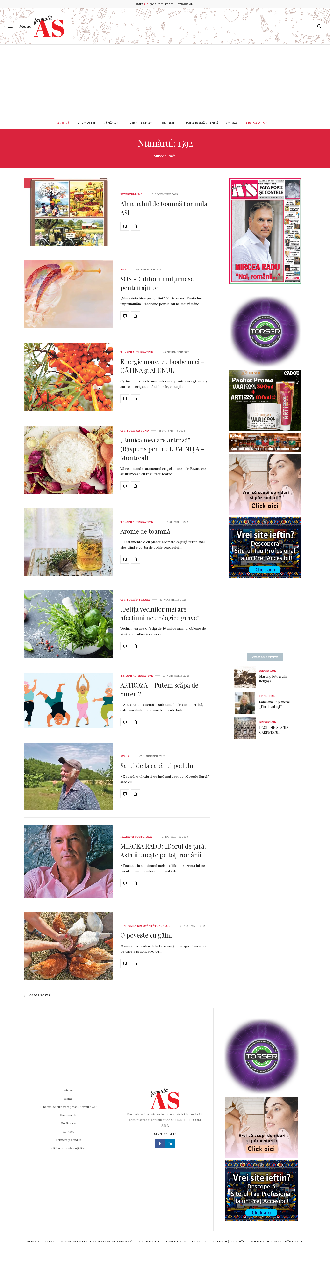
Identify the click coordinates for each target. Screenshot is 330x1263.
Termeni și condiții (68, 1140)
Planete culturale (136, 837)
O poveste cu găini (146, 935)
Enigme (168, 123)
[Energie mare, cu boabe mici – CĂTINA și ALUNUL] (68, 377)
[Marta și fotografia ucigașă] (246, 677)
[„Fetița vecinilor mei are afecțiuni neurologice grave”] (68, 624)
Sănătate (111, 123)
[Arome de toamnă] (68, 542)
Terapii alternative (136, 352)
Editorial (267, 696)
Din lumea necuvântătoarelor (145, 926)
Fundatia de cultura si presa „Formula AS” (68, 1107)
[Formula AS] (49, 26)
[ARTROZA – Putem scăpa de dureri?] (68, 700)
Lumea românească (200, 123)
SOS (123, 269)
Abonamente (257, 123)
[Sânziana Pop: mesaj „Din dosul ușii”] (246, 703)
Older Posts (39, 995)
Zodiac (232, 123)
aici (147, 4)
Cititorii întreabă (135, 599)
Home (68, 1098)
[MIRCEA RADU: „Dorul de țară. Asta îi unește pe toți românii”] (68, 861)
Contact (68, 1131)
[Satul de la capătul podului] (68, 776)
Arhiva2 (68, 1090)
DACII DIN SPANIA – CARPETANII (275, 730)
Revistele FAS (131, 194)
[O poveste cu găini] (68, 946)
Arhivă (63, 123)
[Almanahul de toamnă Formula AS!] (68, 212)
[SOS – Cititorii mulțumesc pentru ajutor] (68, 294)
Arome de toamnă (145, 531)
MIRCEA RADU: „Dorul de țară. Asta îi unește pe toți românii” (163, 850)
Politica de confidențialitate (68, 1148)
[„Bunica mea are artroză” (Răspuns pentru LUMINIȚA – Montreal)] (68, 460)
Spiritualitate (141, 123)
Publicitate (68, 1123)
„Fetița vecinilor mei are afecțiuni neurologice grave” (159, 613)
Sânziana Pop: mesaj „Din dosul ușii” (274, 704)
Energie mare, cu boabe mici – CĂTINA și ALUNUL (162, 365)
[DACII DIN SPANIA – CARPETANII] (246, 728)
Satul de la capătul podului (157, 765)
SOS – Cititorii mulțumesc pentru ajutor (157, 283)
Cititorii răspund (134, 430)
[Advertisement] (165, 81)
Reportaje (86, 123)
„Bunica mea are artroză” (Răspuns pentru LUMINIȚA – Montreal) (162, 449)
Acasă (124, 756)
